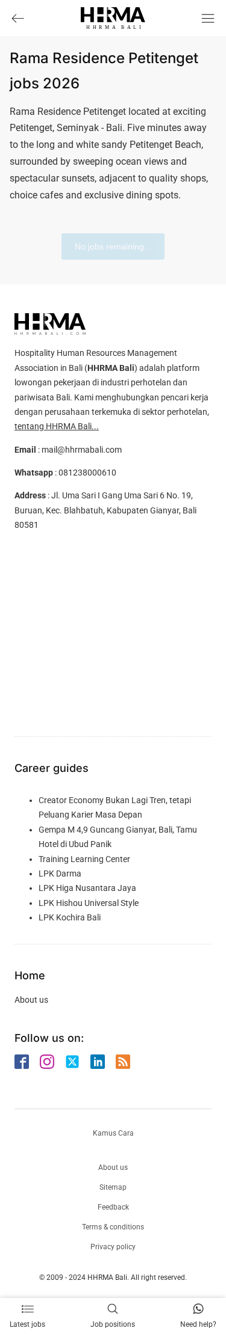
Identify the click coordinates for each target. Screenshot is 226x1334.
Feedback (113, 1207)
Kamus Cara (113, 1133)
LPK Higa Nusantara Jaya (87, 888)
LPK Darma (60, 873)
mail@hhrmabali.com (82, 449)
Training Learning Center (84, 859)
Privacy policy (113, 1247)
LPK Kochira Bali (70, 917)
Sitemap (113, 1187)
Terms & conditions (113, 1227)
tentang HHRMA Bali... (56, 426)
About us (31, 1000)
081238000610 (87, 472)
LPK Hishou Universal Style (89, 903)
